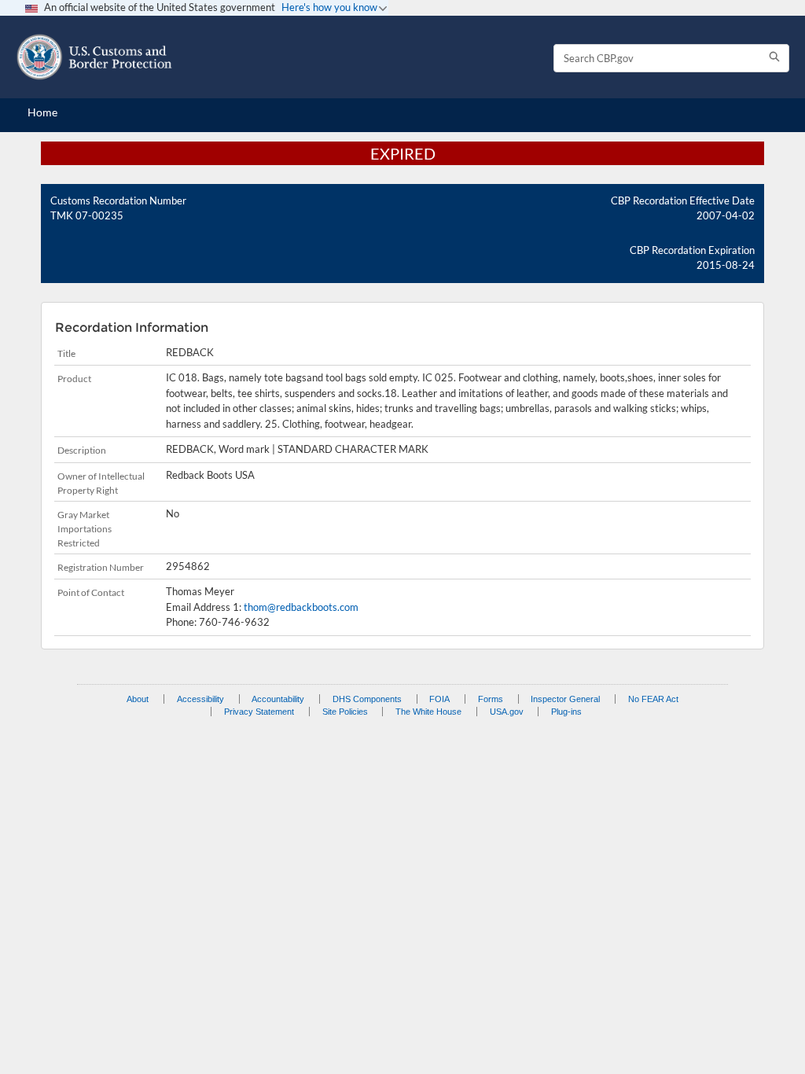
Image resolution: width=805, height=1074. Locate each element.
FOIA (439, 699)
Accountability (278, 699)
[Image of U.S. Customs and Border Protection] (94, 57)
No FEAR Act (653, 699)
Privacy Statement (259, 711)
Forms (490, 699)
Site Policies (345, 711)
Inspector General (565, 699)
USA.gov (507, 711)
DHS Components (367, 699)
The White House (428, 711)
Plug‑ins (566, 711)
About (138, 699)
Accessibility (200, 699)
